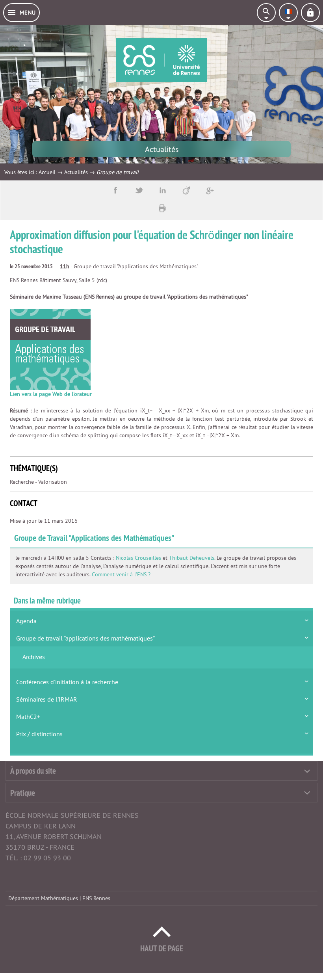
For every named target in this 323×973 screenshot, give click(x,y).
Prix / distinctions (39, 734)
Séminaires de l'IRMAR (46, 699)
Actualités (76, 172)
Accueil (47, 172)
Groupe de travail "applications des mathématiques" (85, 638)
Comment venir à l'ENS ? (121, 574)
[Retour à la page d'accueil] (161, 60)
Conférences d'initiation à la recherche (67, 682)
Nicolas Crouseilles (138, 557)
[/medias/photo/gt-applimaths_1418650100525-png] (50, 349)
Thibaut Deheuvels (191, 557)
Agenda (26, 621)
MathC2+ (28, 716)
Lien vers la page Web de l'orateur (51, 393)
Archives (33, 657)
